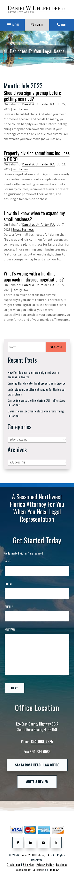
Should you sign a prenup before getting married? (32, 95)
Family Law (20, 109)
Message (10, 629)
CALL (64, 25)
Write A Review (37, 781)
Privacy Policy (45, 864)
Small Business (23, 229)
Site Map (28, 864)
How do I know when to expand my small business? (34, 216)
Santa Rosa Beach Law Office (37, 764)
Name (8, 561)
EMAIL (39, 25)
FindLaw (54, 869)
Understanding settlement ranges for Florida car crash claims (37, 391)
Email (9, 606)
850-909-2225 (42, 741)
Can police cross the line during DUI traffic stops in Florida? (36, 402)
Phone (8, 584)
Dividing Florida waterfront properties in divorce (37, 383)
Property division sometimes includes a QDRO (36, 156)
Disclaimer (13, 864)
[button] (12, 23)
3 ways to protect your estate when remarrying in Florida (36, 413)
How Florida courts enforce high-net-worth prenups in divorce (33, 374)
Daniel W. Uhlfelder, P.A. (38, 104)
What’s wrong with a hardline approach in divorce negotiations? (34, 276)
